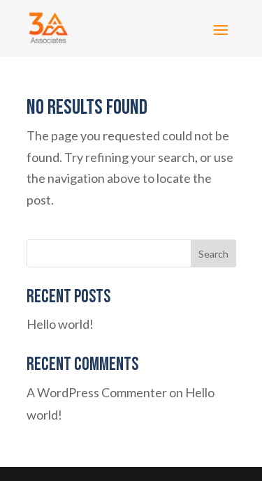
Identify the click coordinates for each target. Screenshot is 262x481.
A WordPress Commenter (97, 392)
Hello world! (60, 324)
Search (213, 254)
